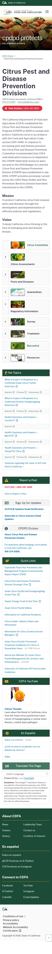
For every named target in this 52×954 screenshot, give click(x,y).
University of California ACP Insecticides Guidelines (25, 670)
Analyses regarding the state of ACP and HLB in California (25, 464)
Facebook (7, 885)
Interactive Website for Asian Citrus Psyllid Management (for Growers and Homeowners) (24, 658)
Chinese (22, 392)
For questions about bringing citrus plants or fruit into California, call (26, 548)
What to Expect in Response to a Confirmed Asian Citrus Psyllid (21, 383)
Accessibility (10, 923)
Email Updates (31, 897)
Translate (28, 778)
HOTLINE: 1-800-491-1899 (18, 487)
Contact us (29, 830)
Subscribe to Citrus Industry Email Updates (23, 517)
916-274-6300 (8, 102)
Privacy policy (11, 920)
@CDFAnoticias (18, 861)
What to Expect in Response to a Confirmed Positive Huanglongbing (22, 402)
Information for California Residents (23, 614)
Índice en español (11, 855)
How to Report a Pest (15, 493)
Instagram (28, 891)
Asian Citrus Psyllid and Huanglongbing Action (25, 593)
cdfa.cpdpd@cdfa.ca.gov (28, 102)
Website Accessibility (15, 929)
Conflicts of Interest (34, 836)
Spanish (10, 392)
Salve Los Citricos (18, 739)
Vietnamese (35, 392)
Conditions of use (13, 916)
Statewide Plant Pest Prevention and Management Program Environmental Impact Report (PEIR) (24, 571)
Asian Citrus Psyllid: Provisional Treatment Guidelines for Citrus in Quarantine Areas (22, 645)
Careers (11, 830)
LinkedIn (7, 897)
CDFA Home (7, 56)
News (11, 824)
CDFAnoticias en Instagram (17, 866)
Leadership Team (32, 824)
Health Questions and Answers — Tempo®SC (21, 449)
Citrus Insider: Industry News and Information (21, 623)
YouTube (28, 885)
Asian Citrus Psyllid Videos (18, 607)
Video (7, 756)
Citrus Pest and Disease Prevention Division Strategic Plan (22, 582)
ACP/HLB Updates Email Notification (24, 509)
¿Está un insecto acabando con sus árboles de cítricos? (22, 748)
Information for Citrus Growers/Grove (24, 633)
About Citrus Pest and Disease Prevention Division (21, 536)
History (11, 836)
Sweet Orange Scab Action (21, 601)
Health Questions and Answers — (21, 418)
